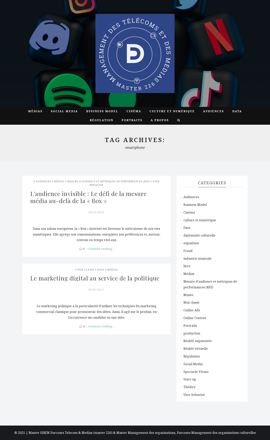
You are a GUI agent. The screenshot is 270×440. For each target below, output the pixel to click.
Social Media (64, 111)
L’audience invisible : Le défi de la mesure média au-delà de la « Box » (89, 197)
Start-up (189, 379)
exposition (191, 243)
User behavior (194, 394)
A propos (160, 120)
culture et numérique (172, 111)
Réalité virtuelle (195, 348)
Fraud (188, 251)
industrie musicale (197, 258)
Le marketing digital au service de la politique (95, 278)
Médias (35, 111)
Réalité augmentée (197, 341)
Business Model (102, 111)
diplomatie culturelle (199, 235)
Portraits (132, 120)
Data (237, 111)
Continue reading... (101, 249)
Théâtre (189, 387)
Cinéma (134, 111)
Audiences (213, 111)
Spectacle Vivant (196, 372)
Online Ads (191, 310)
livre (187, 266)
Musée (188, 295)
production (191, 333)
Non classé (85, 269)
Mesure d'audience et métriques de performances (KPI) (108, 181)
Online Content (194, 318)
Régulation (101, 120)
